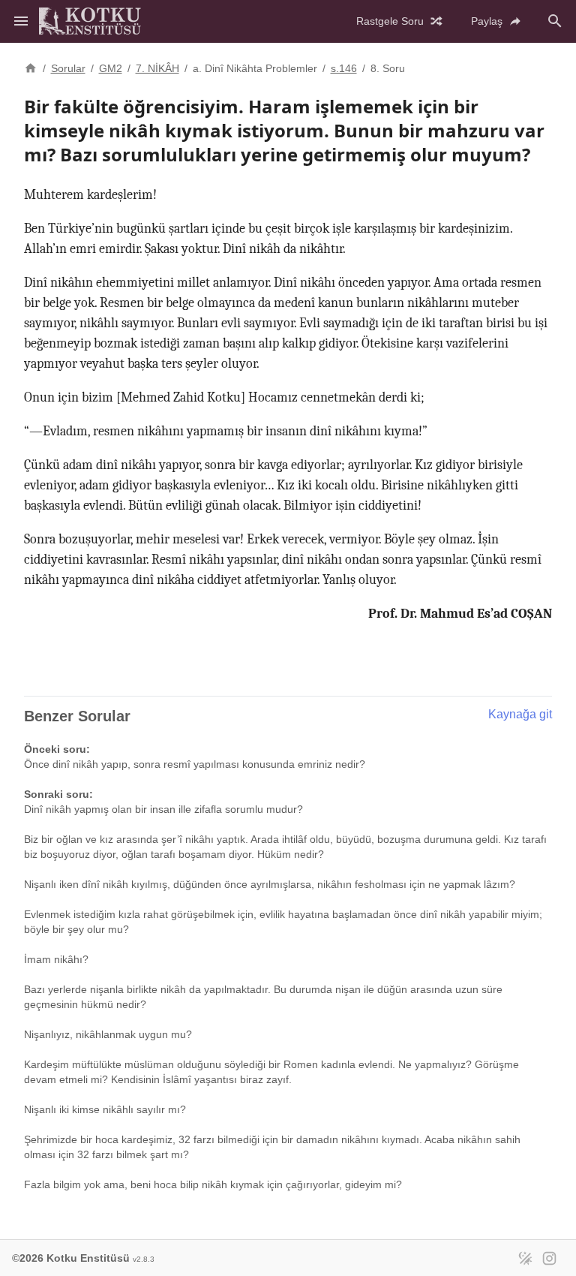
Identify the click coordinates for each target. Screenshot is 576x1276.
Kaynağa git (520, 714)
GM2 (110, 68)
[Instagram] (549, 1258)
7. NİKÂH (157, 68)
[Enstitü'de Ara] (555, 21)
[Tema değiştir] (525, 1258)
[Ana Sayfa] (31, 67)
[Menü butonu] (21, 21)
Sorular (68, 68)
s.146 (344, 68)
